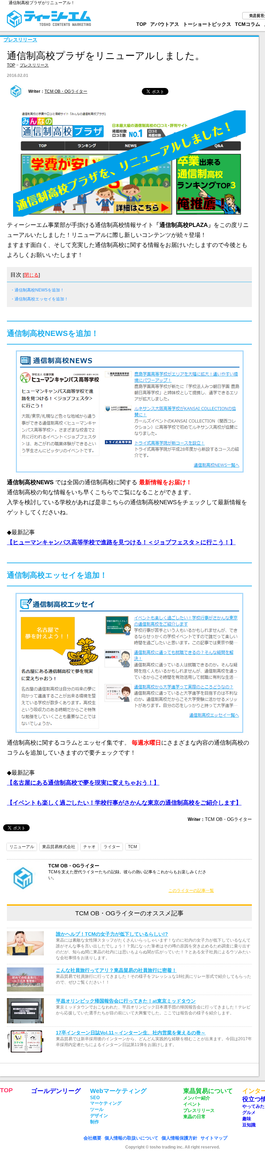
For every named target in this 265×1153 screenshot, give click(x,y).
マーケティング (105, 1103)
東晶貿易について (208, 1090)
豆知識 (249, 1124)
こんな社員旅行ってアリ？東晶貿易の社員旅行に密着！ (116, 970)
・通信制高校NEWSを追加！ (37, 290)
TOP (141, 24)
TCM (132, 846)
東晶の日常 (194, 1116)
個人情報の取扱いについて (131, 1138)
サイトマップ (213, 1138)
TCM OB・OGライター (66, 91)
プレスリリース (20, 39)
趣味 (246, 1118)
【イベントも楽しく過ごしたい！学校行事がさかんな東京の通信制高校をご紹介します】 (124, 802)
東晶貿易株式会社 (58, 846)
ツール (97, 1109)
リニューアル (21, 846)
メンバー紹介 (196, 1098)
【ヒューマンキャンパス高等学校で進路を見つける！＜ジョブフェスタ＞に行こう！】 (121, 542)
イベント (192, 1104)
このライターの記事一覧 (191, 890)
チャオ (89, 846)
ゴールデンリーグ (56, 1090)
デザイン (99, 1115)
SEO (95, 1097)
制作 (94, 1121)
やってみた (253, 1106)
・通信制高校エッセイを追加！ (39, 299)
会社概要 (92, 1138)
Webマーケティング (118, 1090)
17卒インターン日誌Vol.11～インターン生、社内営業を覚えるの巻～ (131, 1032)
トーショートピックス (207, 24)
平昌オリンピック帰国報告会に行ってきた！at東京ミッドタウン (126, 1001)
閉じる (31, 275)
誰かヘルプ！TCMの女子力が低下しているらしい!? (112, 934)
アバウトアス (164, 24)
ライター (112, 846)
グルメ (249, 1112)
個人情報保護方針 (179, 1138)
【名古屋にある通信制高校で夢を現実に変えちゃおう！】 (83, 782)
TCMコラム (247, 24)
